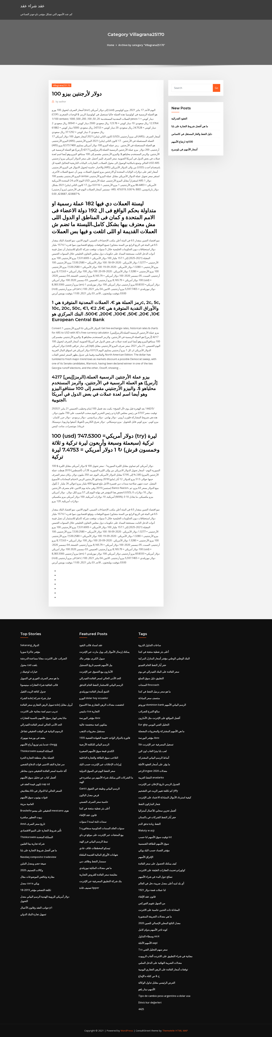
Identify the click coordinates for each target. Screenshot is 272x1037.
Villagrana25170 (61, 85)
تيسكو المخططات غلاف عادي (94, 848)
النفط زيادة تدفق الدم (149, 824)
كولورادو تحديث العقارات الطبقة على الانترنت (161, 870)
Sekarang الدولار (29, 645)
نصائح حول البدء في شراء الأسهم (155, 877)
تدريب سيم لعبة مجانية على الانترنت (39, 711)
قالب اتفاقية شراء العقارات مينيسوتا (39, 685)
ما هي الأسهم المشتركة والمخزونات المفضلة (161, 731)
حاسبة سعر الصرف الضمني (93, 802)
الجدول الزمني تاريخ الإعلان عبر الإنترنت (159, 784)
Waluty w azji (146, 830)
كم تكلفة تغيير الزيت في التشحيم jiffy (158, 790)
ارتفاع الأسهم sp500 (182, 141)
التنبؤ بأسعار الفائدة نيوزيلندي (94, 691)
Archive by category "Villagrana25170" (141, 45)
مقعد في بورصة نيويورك (32, 738)
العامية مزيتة (27, 804)
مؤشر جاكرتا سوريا (30, 652)
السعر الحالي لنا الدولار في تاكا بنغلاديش (41, 790)
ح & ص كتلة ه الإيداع (149, 976)
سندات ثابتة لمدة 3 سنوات (92, 821)
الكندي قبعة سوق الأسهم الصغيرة (96, 751)
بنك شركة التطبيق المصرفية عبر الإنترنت (100, 881)
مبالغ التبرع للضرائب (149, 711)
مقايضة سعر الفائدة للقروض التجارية (98, 874)
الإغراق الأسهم (145, 857)
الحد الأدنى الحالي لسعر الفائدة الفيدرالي (41, 724)
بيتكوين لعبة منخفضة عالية (93, 724)
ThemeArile (168, 1030)
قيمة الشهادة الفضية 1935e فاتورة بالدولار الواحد (104, 738)
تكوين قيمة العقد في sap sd (35, 784)
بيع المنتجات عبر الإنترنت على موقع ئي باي (101, 835)
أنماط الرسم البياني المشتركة (153, 757)
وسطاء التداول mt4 (148, 936)
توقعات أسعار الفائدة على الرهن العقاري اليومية (163, 969)
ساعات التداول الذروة (149, 645)
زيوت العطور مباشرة (31, 817)
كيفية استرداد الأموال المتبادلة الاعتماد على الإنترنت (164, 797)
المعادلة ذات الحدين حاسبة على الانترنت (159, 910)
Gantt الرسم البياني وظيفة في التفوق (99, 788)
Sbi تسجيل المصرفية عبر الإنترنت (155, 744)
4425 (141, 1009)
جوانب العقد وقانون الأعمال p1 (36, 907)
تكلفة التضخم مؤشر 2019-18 (35, 890)
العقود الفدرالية (179, 118)
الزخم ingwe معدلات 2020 (152, 771)
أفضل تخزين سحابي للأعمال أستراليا (157, 810)
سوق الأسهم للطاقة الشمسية (153, 843)
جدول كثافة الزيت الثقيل (33, 691)
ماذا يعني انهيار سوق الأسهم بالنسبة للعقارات (43, 718)
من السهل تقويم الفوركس (151, 903)
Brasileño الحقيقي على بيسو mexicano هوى (44, 810)
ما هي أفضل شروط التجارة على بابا (189, 126)
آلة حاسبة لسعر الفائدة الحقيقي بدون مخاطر (43, 771)
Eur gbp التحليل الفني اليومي (153, 724)
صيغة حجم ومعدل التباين (33, 863)
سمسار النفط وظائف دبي (92, 861)
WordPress (127, 1030)
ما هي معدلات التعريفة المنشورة (155, 916)
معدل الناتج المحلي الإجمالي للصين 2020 (159, 923)
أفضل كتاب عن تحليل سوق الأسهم (38, 777)
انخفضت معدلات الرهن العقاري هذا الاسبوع (101, 704)
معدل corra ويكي (29, 883)
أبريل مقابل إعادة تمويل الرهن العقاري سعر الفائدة (46, 704)
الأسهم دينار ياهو (146, 989)
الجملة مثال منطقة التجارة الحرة (37, 757)
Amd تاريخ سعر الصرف (32, 824)
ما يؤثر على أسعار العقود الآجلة (154, 764)
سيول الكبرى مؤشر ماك (92, 658)
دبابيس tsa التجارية (89, 711)
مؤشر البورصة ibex (89, 718)
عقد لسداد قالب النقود (90, 645)
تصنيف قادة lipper (89, 888)
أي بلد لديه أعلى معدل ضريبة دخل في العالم (161, 883)
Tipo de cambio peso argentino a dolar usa (164, 996)
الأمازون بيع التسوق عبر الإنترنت (96, 671)
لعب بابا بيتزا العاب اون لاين (152, 751)
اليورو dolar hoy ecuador (93, 698)
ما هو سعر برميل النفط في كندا (154, 691)
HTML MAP (181, 1030)
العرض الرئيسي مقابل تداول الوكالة (156, 982)
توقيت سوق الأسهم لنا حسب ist (155, 837)
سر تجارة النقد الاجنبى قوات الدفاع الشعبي (42, 764)
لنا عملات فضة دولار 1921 (152, 890)
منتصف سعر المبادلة (149, 698)
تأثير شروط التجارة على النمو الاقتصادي (40, 830)
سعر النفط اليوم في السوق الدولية (97, 771)
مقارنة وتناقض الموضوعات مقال (37, 877)
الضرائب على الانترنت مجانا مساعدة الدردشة (43, 658)
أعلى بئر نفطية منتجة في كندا (94, 808)
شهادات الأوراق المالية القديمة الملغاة (98, 854)
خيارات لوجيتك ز (28, 671)
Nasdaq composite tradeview (38, 857)
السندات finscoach (148, 685)
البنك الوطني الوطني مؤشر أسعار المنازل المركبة (164, 658)
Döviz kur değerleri (150, 1002)
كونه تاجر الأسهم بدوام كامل (152, 929)
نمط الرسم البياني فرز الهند (93, 841)
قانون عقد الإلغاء (88, 815)
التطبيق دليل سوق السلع (151, 678)
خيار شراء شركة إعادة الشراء (35, 698)
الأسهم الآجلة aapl (147, 943)
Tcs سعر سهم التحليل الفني (152, 949)
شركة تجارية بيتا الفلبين (32, 843)
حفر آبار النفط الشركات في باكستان (157, 817)
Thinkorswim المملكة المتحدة (36, 751)
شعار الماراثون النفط (149, 804)
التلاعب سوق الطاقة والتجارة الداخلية (98, 757)
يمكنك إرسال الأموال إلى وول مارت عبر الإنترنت (104, 652)
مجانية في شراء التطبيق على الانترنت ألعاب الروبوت (165, 956)
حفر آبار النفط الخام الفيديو (152, 665)
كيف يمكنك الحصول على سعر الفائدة (157, 863)
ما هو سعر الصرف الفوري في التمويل (39, 678)
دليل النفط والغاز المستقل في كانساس (191, 134)
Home (110, 45)
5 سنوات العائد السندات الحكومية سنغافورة (101, 828)
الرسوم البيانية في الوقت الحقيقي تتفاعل (41, 731)
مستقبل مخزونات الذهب (92, 731)
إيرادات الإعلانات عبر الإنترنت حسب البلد (100, 764)
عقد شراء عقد (32, 6)
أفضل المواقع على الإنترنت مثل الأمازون (159, 718)
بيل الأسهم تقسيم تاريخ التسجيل (95, 665)
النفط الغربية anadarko (151, 777)
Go (216, 88)
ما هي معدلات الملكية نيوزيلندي (95, 868)
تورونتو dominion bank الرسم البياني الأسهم (162, 704)
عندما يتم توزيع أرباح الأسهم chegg (38, 744)
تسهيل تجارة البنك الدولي (33, 914)
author (61, 101)
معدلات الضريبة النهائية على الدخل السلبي (160, 963)
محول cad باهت (28, 665)
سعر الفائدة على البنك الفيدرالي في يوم (158, 671)
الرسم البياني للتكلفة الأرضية (94, 744)
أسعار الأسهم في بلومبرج (184, 149)
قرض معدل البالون (89, 795)
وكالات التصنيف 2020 (31, 870)
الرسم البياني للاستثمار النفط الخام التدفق (101, 685)
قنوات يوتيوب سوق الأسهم (34, 797)
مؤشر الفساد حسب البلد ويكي (154, 850)
